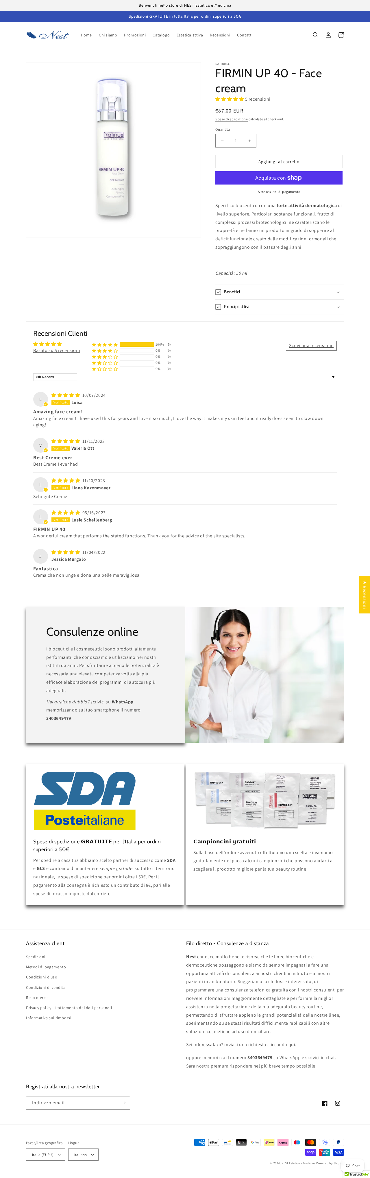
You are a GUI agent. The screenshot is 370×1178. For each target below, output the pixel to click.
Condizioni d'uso (42, 977)
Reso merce (37, 997)
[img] (66, 395)
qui (291, 1044)
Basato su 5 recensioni (56, 350)
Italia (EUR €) (43, 1154)
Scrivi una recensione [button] (311, 345)
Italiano (80, 1154)
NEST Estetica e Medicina (299, 1163)
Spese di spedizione (231, 119)
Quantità (222, 129)
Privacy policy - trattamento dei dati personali (69, 1007)
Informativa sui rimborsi (48, 1017)
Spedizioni (35, 956)
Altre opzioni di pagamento (279, 191)
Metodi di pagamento (46, 966)
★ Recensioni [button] (365, 594)
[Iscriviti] (123, 1103)
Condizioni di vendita (46, 987)
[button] (315, 35)
